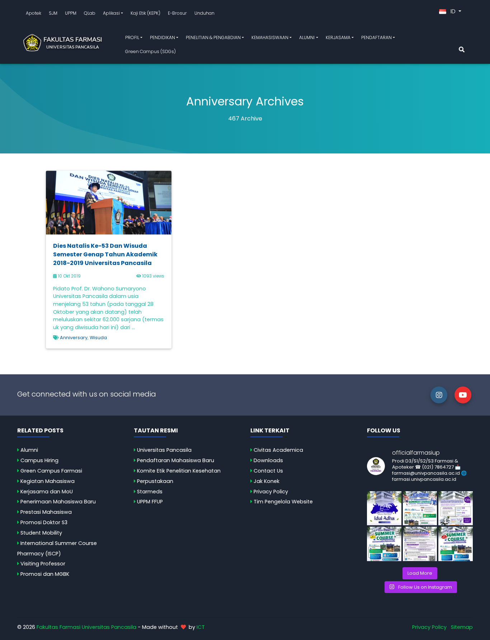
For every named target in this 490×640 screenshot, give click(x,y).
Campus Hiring (39, 460)
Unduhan (204, 13)
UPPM (70, 13)
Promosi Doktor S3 (43, 522)
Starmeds (149, 491)
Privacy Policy (271, 491)
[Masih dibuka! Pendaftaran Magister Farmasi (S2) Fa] (455, 508)
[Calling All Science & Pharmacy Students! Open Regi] (420, 508)
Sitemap (462, 627)
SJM (53, 13)
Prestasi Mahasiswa (46, 512)
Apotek (33, 13)
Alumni (29, 450)
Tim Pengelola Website (283, 501)
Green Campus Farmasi (51, 470)
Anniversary (74, 338)
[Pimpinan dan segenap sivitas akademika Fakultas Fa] (384, 508)
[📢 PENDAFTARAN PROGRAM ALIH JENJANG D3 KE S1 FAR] (420, 544)
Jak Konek (266, 481)
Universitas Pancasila (164, 450)
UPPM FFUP (150, 501)
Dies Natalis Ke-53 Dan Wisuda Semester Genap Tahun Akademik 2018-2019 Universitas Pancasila (105, 254)
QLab (89, 13)
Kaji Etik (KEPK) (145, 13)
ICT (201, 627)
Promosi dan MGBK (44, 574)
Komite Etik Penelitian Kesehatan (179, 470)
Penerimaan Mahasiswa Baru (58, 501)
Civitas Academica (278, 450)
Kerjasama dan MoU (46, 491)
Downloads (268, 460)
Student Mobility (41, 532)
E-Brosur (177, 13)
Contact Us (268, 470)
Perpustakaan (155, 481)
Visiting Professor (42, 563)
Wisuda (98, 338)
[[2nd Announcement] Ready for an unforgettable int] (384, 544)
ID (453, 11)
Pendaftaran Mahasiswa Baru (175, 460)
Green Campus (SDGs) (150, 51)
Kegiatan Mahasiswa (47, 481)
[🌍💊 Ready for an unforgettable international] (455, 544)
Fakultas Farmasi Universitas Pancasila (86, 627)
